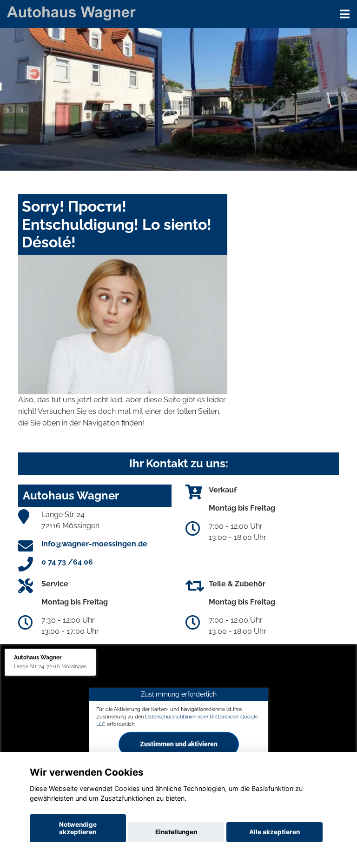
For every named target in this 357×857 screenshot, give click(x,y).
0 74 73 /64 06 (67, 562)
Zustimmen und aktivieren (179, 743)
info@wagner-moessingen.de (94, 543)
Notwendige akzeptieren (78, 828)
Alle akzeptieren (274, 832)
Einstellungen (176, 832)
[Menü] (344, 14)
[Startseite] (71, 12)
